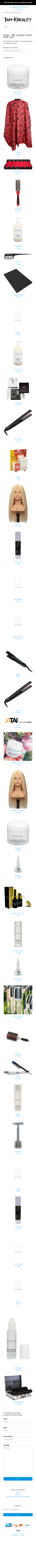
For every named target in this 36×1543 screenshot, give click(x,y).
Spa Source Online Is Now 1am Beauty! (18, 1497)
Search (18, 1492)
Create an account (22, 7)
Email (5, 1428)
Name (5, 1419)
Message (6, 1445)
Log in (11, 7)
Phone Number (8, 1436)
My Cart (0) (18, 9)
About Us (18, 1494)
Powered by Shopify (18, 1535)
